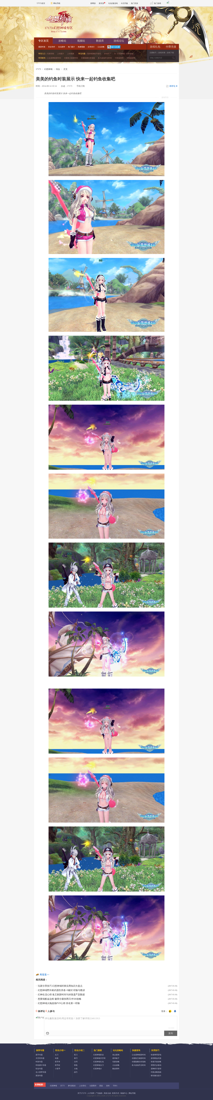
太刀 (56, 1055)
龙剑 (108, 1086)
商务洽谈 (107, 1093)
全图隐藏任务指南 (88, 58)
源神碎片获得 (156, 1069)
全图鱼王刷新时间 (71, 58)
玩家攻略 (115, 1062)
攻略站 (62, 40)
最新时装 (41, 47)
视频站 (81, 40)
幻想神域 (48, 69)
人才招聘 (90, 1093)
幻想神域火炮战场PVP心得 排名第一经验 (59, 1003)
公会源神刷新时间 (54, 58)
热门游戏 (157, 3)
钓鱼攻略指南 (156, 1072)
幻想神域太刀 (98, 1065)
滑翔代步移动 (156, 1065)
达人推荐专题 (41, 1072)
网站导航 (56, 3)
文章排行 (91, 47)
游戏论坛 (119, 40)
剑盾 (56, 1058)
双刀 (76, 1055)
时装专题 (39, 1062)
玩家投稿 (50, 54)
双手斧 (57, 1062)
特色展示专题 (41, 1065)
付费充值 (171, 46)
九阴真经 (92, 1086)
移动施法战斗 (156, 1076)
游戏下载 (170, 53)
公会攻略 (101, 47)
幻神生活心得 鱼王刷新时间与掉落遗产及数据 (61, 994)
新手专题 (39, 1055)
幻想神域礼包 (98, 1062)
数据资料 (115, 1069)
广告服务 (99, 1093)
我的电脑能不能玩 (94, 54)
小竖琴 (57, 1069)
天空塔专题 (40, 1058)
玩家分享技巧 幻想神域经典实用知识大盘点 (60, 986)
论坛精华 (61, 47)
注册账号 (153, 53)
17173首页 (41, 3)
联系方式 (115, 1093)
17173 (38, 69)
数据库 (100, 40)
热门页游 (134, 3)
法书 (76, 1062)
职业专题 (39, 1069)
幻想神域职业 (98, 1055)
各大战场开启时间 (105, 58)
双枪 (76, 1065)
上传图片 (60, 54)
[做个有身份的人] (170, 1011)
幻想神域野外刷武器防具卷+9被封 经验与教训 (61, 990)
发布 (170, 1033)
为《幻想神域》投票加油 (123, 54)
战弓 (76, 1072)
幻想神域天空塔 (99, 1058)
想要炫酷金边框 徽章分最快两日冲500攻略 (59, 999)
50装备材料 (119, 58)
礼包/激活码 (113, 3)
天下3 (62, 1086)
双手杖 (57, 1065)
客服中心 (123, 1093)
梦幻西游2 (72, 1086)
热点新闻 (115, 1055)
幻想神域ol (97, 1069)
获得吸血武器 (156, 1058)
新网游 (93, 3)
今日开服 (124, 3)
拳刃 (76, 1058)
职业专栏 (51, 47)
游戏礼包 (155, 46)
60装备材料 (131, 58)
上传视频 (70, 54)
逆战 (101, 1086)
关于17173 (82, 1093)
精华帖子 (115, 1058)
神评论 (173, 86)
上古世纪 (82, 1086)
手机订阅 (81, 86)
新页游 (101, 3)
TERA (115, 1086)
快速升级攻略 (156, 1062)
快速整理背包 (156, 1055)
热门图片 (71, 47)
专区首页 (43, 40)
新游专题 (39, 1076)
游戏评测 (161, 53)
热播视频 (81, 47)
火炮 (76, 1069)
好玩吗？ (107, 54)
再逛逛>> (44, 974)
